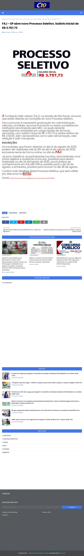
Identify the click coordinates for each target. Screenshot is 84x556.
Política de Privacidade (10, 512)
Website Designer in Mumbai (40, 553)
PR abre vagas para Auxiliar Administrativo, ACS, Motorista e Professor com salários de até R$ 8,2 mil (45, 410)
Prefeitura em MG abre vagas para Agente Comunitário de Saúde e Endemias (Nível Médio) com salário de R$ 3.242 (46, 393)
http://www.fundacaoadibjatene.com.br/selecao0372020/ (32, 178)
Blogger (63, 553)
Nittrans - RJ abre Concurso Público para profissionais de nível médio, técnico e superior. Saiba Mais (41, 260)
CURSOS (5, 442)
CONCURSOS (13, 213)
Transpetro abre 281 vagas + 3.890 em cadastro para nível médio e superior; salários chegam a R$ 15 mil (46, 383)
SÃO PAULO (15, 19)
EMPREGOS (6, 452)
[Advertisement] (42, 98)
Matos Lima (7, 32)
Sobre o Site (47, 512)
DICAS (5, 446)
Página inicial (6, 19)
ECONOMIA (6, 449)
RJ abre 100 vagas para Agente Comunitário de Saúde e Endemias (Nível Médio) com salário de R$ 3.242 (44, 375)
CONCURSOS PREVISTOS (10, 439)
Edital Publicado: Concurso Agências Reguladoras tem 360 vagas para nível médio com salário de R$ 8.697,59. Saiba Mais (69, 261)
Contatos (5, 515)
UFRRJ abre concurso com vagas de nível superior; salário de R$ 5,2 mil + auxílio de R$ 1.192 (42, 420)
